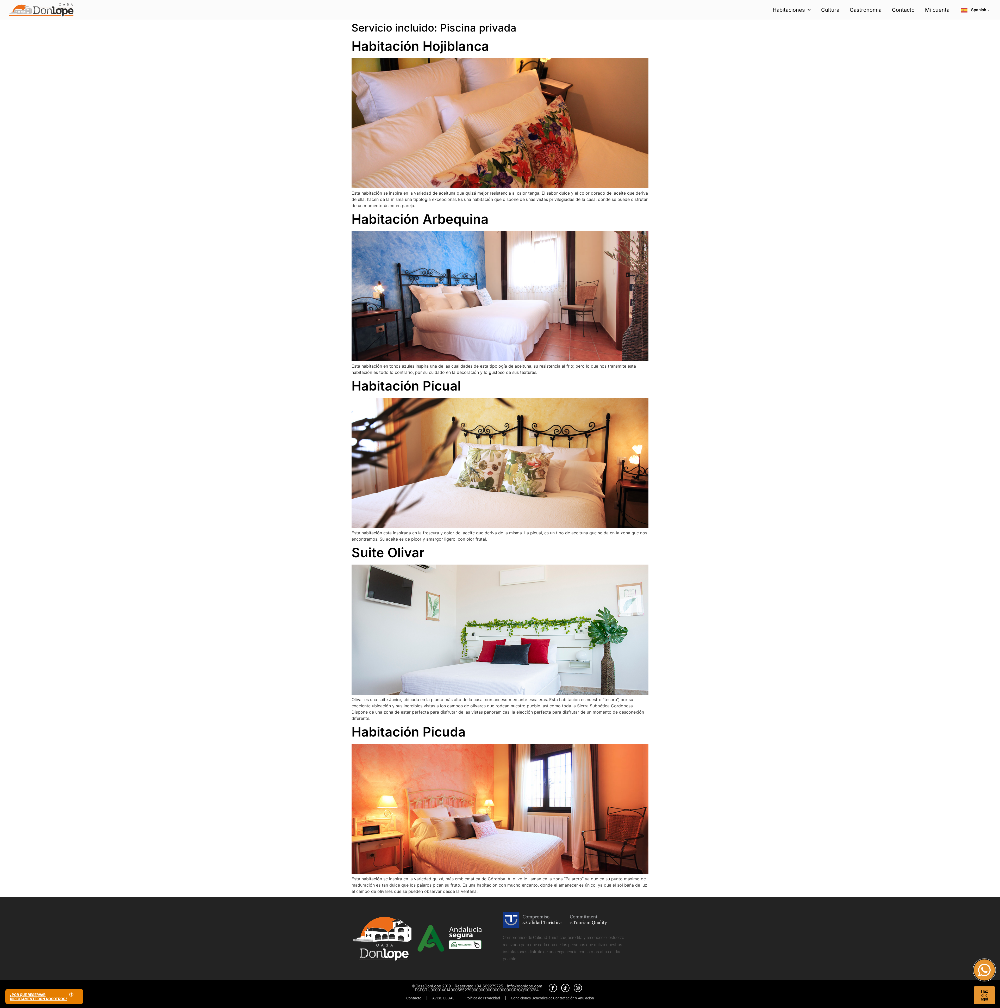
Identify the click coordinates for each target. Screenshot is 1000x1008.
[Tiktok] (565, 988)
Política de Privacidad (482, 998)
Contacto (903, 10)
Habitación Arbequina (420, 219)
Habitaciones (789, 10)
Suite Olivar (388, 552)
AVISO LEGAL (443, 998)
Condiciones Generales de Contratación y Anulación (552, 998)
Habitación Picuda (409, 732)
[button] (44, 996)
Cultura (830, 10)
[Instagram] (578, 988)
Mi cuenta (937, 10)
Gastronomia (866, 10)
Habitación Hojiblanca (420, 46)
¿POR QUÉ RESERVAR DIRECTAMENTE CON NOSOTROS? (38, 997)
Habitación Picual (406, 386)
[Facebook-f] (553, 988)
